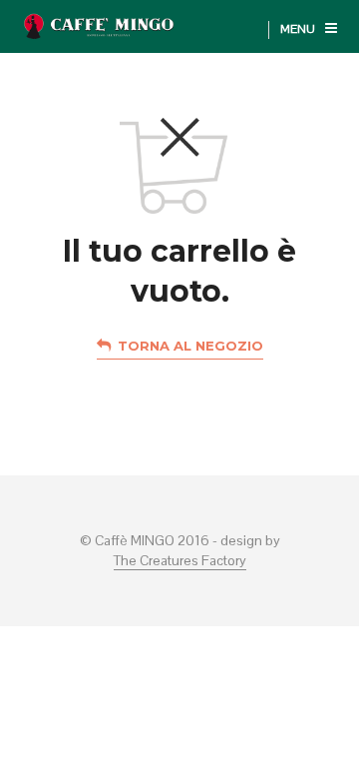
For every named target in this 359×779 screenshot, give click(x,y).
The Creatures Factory (180, 561)
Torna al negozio (190, 346)
